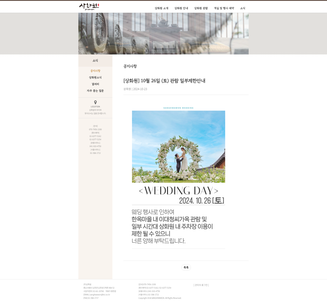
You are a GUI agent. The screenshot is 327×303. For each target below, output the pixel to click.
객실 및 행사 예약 (224, 8)
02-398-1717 (93, 298)
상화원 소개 (161, 8)
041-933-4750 (154, 291)
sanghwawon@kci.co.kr (100, 294)
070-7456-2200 (149, 284)
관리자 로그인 (201, 284)
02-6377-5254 (165, 287)
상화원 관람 (201, 8)
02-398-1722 (153, 294)
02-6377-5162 (152, 287)
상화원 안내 (181, 8)
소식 (242, 8)
